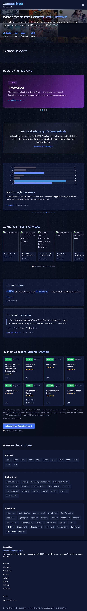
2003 (46, 460)
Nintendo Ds (54, 486)
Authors (5, 578)
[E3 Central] (46, 110)
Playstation (12, 491)
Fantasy (10, 518)
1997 (15, 464)
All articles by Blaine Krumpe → (18, 426)
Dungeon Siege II (12, 391)
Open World (12, 522)
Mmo (76, 518)
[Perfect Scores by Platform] (51, 212)
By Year (9, 455)
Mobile (25, 486)
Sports (49, 527)
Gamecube (12, 486)
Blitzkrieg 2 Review (72, 365)
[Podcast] (40, 110)
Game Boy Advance (40, 482)
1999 (75, 460)
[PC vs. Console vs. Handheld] (54, 212)
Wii (53, 491)
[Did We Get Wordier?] (48, 212)
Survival (75, 527)
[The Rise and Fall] (38, 212)
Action (10, 513)
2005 (31, 460)
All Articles (6, 567)
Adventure (39, 513)
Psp (45, 491)
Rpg (63, 522)
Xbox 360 (11, 496)
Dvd (25, 482)
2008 (8, 460)
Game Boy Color (60, 482)
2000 (68, 460)
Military (65, 518)
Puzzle (40, 522)
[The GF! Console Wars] (32, 212)
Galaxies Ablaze (74, 391)
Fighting (23, 518)
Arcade (53, 513)
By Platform (11, 477)
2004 (38, 460)
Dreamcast (12, 482)
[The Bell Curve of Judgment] (37, 212)
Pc (67, 486)
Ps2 (25, 491)
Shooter (22, 527)
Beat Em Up (67, 513)
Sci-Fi (10, 527)
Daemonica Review (30, 365)
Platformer (26, 522)
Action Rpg (24, 513)
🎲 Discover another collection (43, 266)
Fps (34, 518)
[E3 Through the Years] (46, 212)
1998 (8, 464)
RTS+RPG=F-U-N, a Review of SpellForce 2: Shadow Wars (12, 367)
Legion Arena (51, 364)
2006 (23, 460)
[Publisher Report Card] (35, 212)
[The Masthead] (43, 212)
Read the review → (13, 332)
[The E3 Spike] (49, 212)
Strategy (62, 527)
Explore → (10, 205)
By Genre (10, 508)
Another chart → (22, 205)
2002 (53, 460)
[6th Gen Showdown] (41, 212)
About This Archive (10, 600)
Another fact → (11, 301)
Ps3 (35, 491)
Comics (5, 581)
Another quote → (29, 332)
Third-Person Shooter (15, 532)
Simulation (36, 527)
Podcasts (6, 585)
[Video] (44, 110)
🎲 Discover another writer (12, 430)
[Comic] (42, 110)
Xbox (63, 491)
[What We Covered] (40, 212)
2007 (16, 460)
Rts (72, 522)
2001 (61, 460)
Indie (44, 518)
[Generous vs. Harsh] (45, 212)
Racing (51, 522)
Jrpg (54, 518)
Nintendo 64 (39, 486)
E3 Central (6, 588)
